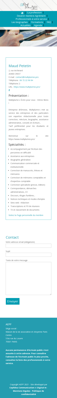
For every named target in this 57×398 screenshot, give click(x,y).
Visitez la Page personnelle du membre (26, 215)
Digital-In (41, 387)
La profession (34, 12)
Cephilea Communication (21, 387)
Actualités (25, 25)
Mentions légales (21, 391)
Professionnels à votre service (31, 18)
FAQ (49, 22)
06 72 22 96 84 (26, 80)
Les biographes (19, 22)
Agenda (38, 25)
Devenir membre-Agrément (31, 15)
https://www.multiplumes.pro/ (27, 87)
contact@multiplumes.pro (27, 77)
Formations (37, 22)
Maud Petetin (20, 65)
